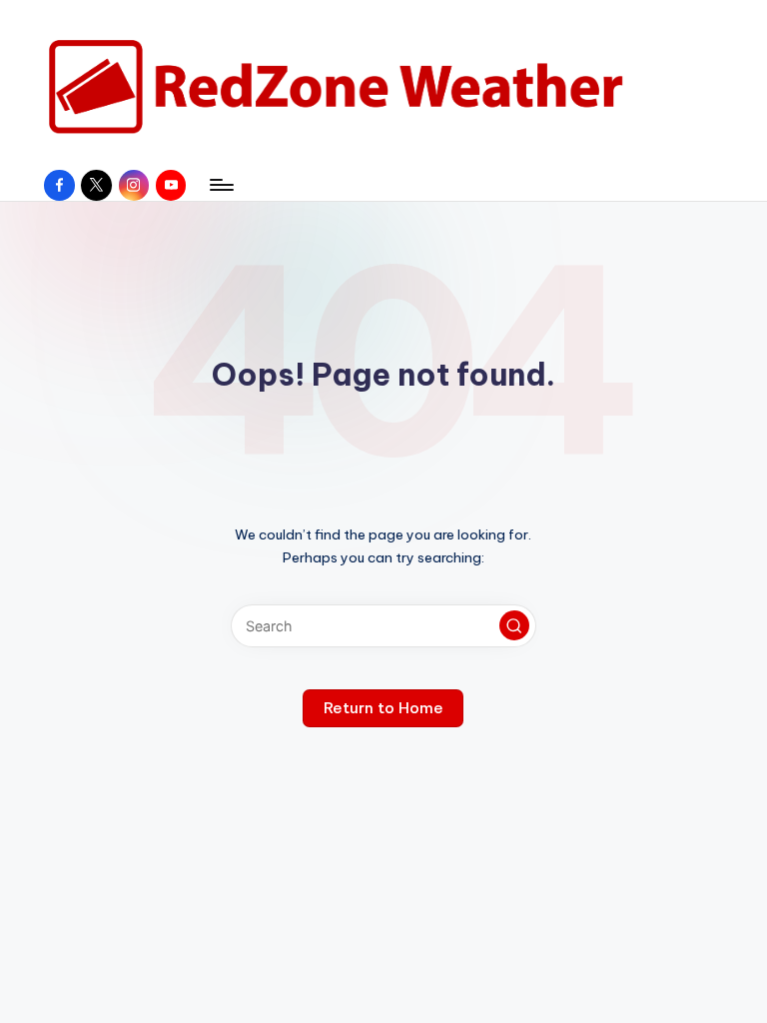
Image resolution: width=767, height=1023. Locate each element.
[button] (514, 625)
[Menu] (220, 185)
